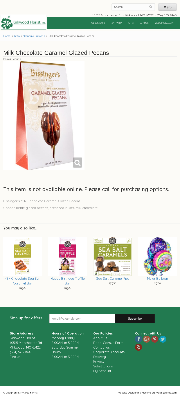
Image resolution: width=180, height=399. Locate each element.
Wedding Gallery (164, 23)
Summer (144, 23)
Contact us (101, 347)
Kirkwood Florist (23, 22)
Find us (15, 357)
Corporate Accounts (109, 352)
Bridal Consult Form (108, 343)
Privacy (98, 361)
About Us (100, 338)
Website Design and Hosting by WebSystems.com (147, 392)
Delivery (99, 357)
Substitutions (103, 366)
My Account (102, 371)
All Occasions (98, 23)
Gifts (130, 23)
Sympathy (117, 23)
